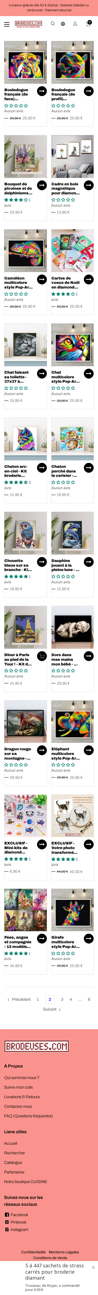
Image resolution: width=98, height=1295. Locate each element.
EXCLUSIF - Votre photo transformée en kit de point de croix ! (65, 852)
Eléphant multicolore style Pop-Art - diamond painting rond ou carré (65, 760)
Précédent (21, 999)
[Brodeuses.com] (28, 24)
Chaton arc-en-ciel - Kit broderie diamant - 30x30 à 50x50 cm (15, 478)
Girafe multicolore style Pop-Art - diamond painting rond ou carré (65, 948)
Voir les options (42, 91)
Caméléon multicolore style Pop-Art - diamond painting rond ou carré (18, 289)
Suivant (49, 1009)
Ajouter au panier (42, 656)
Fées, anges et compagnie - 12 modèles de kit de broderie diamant (17, 948)
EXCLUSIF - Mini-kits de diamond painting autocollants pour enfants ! (18, 854)
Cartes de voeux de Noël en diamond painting (65, 285)
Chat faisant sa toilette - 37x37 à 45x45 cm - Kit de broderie (18, 381)
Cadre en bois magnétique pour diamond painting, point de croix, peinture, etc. (65, 195)
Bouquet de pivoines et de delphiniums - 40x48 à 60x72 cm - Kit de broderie (18, 195)
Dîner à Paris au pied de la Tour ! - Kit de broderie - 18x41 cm (17, 664)
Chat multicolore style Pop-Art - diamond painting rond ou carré (65, 383)
